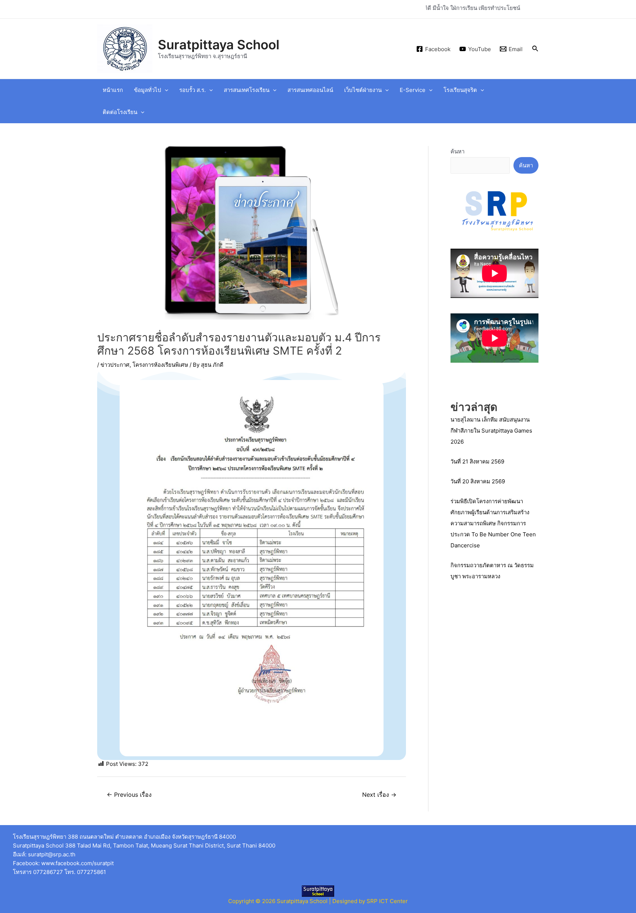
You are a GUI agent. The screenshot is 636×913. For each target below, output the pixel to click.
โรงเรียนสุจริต (460, 89)
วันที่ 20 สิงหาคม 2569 (478, 481)
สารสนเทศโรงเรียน (246, 89)
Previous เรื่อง (129, 794)
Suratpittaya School (218, 44)
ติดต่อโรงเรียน (120, 112)
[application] (164, 90)
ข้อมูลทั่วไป (147, 89)
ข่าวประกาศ (115, 364)
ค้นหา (457, 151)
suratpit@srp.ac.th (51, 854)
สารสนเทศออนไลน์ (310, 89)
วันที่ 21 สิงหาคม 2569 (477, 461)
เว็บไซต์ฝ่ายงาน (363, 89)
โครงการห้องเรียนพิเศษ (160, 364)
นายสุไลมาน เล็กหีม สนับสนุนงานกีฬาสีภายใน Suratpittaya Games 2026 (491, 430)
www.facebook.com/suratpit (77, 863)
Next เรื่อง (379, 794)
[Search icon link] (535, 48)
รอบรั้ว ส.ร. (192, 89)
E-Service (412, 89)
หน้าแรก (113, 89)
